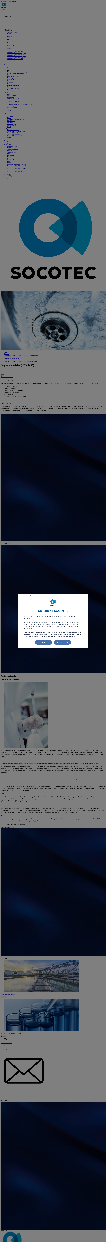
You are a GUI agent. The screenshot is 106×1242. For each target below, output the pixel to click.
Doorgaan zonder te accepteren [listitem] (31, 595)
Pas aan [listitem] (43, 642)
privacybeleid (34, 616)
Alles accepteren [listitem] (62, 642)
